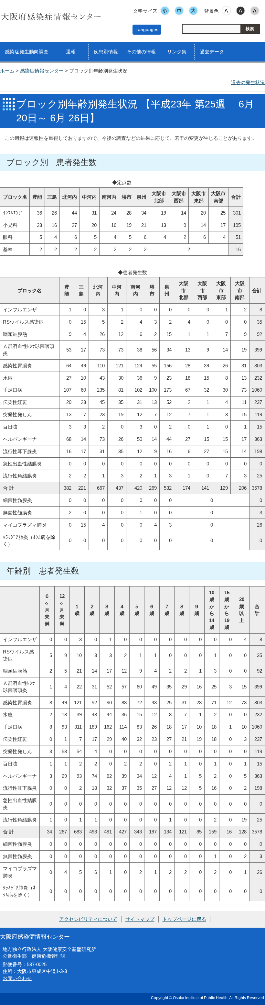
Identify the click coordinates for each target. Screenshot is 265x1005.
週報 (71, 51)
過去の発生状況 (248, 82)
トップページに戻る (184, 919)
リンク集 (176, 51)
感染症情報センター (42, 70)
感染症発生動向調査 (26, 51)
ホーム (7, 70)
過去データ (212, 51)
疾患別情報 (106, 51)
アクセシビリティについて (88, 919)
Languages (146, 29)
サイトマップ (139, 919)
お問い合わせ (17, 978)
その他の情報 (141, 51)
